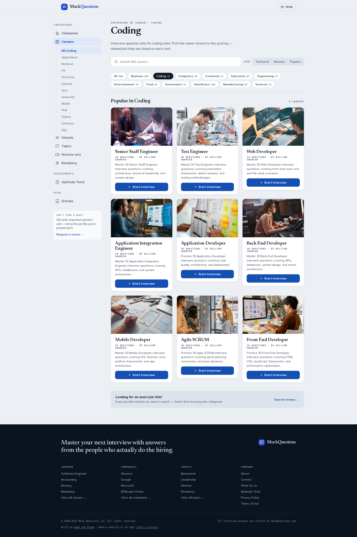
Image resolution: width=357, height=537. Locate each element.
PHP (64, 110)
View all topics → (192, 497)
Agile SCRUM (195, 340)
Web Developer (262, 152)
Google (126, 479)
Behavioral (188, 473)
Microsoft (127, 485)
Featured (262, 61)
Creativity (214, 76)
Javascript (68, 97)
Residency (188, 491)
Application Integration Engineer (138, 246)
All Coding (69, 50)
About (245, 473)
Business (140, 76)
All (118, 76)
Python (66, 116)
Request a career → (70, 234)
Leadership (188, 479)
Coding (163, 76)
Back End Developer (267, 243)
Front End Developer (267, 340)
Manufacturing (235, 84)
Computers (187, 76)
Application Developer (203, 243)
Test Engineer (194, 152)
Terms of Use (250, 503)
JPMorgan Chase (132, 491)
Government (175, 84)
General (67, 83)
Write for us (249, 485)
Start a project (147, 527)
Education (240, 76)
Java (64, 90)
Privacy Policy (250, 497)
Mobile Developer (132, 340)
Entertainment (126, 84)
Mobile (66, 103)
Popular (295, 61)
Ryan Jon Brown (84, 527)
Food (151, 84)
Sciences (263, 84)
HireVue (186, 485)
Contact (246, 479)
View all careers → (74, 497)
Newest (279, 61)
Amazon (126, 473)
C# (63, 70)
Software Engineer (74, 473)
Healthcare (204, 84)
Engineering (267, 76)
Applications (70, 57)
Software (68, 123)
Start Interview (143, 187)
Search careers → (286, 399)
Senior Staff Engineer (136, 152)
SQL (64, 130)
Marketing (68, 491)
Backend (67, 64)
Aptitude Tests (251, 491)
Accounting (68, 479)
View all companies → (136, 497)
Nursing (66, 485)
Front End (68, 77)
